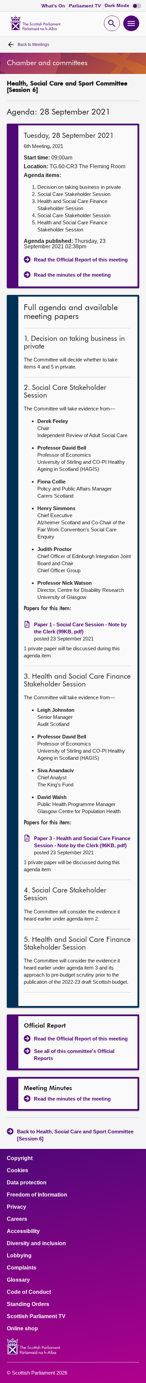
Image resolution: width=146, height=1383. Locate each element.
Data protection (27, 1182)
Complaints (21, 1268)
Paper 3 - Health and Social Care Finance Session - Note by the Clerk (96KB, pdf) (82, 841)
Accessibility (23, 1231)
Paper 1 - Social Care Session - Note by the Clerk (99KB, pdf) (80, 628)
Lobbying (19, 1255)
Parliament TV (85, 5)
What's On (54, 5)
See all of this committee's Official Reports (74, 1054)
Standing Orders (28, 1304)
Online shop (22, 1328)
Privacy (16, 1207)
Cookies (17, 1170)
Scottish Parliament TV (36, 1316)
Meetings (33, 44)
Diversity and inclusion (36, 1243)
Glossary (18, 1280)
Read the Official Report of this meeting (81, 259)
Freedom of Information (37, 1195)
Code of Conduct (29, 1292)
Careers (17, 1219)
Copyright (20, 1158)
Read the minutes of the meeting (72, 275)
